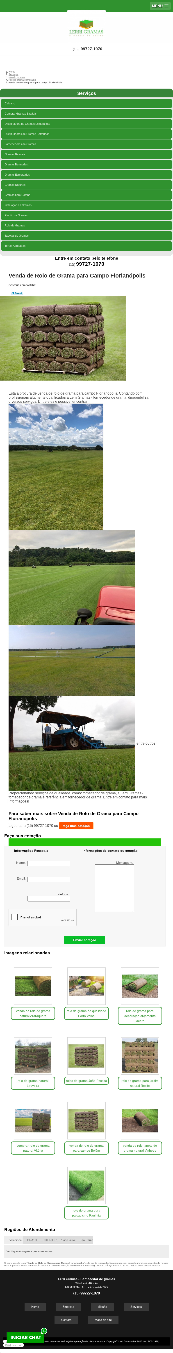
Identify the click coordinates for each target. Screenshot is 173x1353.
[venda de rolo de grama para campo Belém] (86, 1118)
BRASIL (32, 1240)
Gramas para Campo (17, 195)
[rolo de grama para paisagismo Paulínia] (86, 1183)
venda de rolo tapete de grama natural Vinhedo (140, 1148)
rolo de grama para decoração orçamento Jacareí (140, 1016)
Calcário (10, 103)
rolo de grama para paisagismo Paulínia (86, 1213)
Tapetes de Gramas (17, 235)
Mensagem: (125, 862)
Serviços (86, 93)
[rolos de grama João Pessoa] (86, 1053)
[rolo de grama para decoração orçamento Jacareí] (140, 984)
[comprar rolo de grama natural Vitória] (33, 1118)
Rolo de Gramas (15, 225)
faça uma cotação (76, 826)
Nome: (21, 862)
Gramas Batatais (15, 154)
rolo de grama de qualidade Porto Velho (86, 1013)
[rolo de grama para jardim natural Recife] (140, 1053)
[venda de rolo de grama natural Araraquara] (33, 984)
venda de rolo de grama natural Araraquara (33, 1013)
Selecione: (16, 1240)
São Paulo (68, 1240)
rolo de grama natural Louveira (33, 1083)
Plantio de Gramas (16, 215)
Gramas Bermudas (16, 164)
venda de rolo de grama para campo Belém (86, 1148)
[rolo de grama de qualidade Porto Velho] (86, 984)
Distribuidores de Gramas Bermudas (27, 134)
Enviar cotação (84, 940)
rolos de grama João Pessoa (86, 1080)
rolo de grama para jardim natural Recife (140, 1083)
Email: (22, 878)
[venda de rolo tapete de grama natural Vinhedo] (140, 1118)
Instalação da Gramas (18, 205)
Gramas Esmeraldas (17, 174)
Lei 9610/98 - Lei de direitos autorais (141, 1265)
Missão (102, 1306)
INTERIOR (50, 1240)
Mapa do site (103, 1320)
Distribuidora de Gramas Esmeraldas (27, 123)
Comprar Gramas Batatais (20, 113)
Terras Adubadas (15, 245)
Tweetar (17, 293)
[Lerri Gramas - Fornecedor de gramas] (86, 26)
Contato (66, 1320)
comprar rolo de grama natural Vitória (33, 1148)
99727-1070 (91, 49)
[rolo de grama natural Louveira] (33, 1053)
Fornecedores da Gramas (20, 144)
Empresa (68, 1306)
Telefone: (63, 894)
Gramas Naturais (15, 184)
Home (35, 1306)
